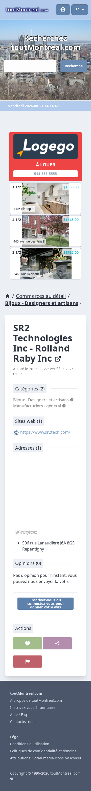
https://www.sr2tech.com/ (45, 432)
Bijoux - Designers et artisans (41, 303)
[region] (45, 496)
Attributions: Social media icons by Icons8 (45, 758)
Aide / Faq (18, 714)
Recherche (74, 65)
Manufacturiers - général (37, 406)
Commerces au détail (41, 296)
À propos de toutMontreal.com (36, 700)
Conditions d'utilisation (29, 743)
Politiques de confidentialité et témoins (43, 751)
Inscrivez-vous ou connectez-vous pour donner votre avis (45, 603)
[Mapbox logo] (26, 532)
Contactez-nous (23, 721)
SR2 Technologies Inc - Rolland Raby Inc (42, 343)
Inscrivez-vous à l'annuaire (32, 707)
